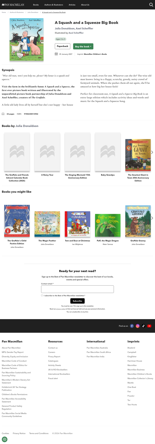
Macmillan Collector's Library (140, 378)
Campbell (132, 352)
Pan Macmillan (12, 341)
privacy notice (61, 309)
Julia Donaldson (32, 12)
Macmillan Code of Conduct (14, 361)
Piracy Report (54, 356)
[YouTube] (149, 326)
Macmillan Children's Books (140, 374)
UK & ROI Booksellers (57, 369)
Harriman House (135, 361)
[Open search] (151, 5)
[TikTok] (143, 326)
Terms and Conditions (38, 433)
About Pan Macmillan (11, 348)
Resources (55, 341)
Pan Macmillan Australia (97, 348)
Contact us (53, 348)
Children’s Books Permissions (14, 394)
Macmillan (132, 365)
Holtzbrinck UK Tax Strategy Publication (14, 388)
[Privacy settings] (4, 439)
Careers (51, 352)
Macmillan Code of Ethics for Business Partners (14, 366)
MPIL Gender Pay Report (12, 352)
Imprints (133, 341)
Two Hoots (132, 404)
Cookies (5, 433)
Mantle (131, 383)
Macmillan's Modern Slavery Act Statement (16, 381)
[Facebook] (132, 326)
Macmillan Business (136, 369)
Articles (72, 5)
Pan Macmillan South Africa (99, 352)
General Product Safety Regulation (12, 407)
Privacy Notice (19, 433)
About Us (85, 5)
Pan (129, 391)
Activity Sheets (54, 365)
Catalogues (53, 361)
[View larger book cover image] (26, 39)
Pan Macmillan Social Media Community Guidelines (14, 414)
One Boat (132, 387)
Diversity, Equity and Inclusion (15, 356)
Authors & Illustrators (53, 5)
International (96, 341)
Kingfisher (132, 356)
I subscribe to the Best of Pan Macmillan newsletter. (64, 296)
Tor (129, 400)
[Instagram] (138, 326)
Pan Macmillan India (95, 356)
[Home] (13, 4)
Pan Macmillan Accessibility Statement (14, 400)
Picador (131, 396)
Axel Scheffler (84, 28)
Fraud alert (53, 378)
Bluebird (131, 348)
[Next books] (152, 152)
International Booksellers (59, 374)
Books (36, 5)
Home (4, 12)
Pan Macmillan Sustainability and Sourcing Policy (16, 374)
